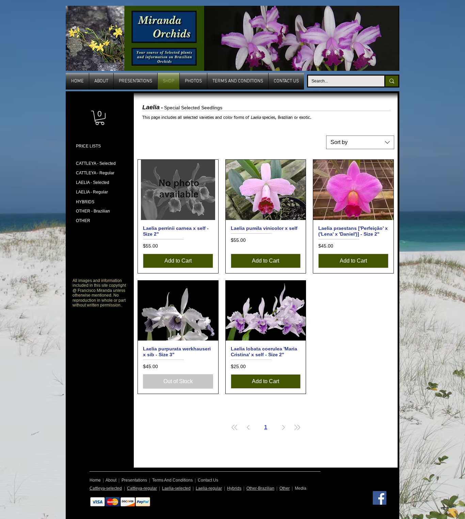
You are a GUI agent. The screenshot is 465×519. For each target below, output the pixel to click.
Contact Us (208, 480)
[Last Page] (297, 427)
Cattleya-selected (106, 488)
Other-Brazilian (260, 488)
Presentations (134, 480)
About (111, 480)
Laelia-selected (176, 488)
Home (95, 480)
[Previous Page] (248, 427)
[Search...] (391, 81)
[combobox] (360, 142)
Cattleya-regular (142, 488)
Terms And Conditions (172, 480)
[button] (99, 118)
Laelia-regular (209, 488)
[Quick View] (178, 190)
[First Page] (234, 427)
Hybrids (234, 488)
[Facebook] (379, 498)
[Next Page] (283, 427)
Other (284, 488)
